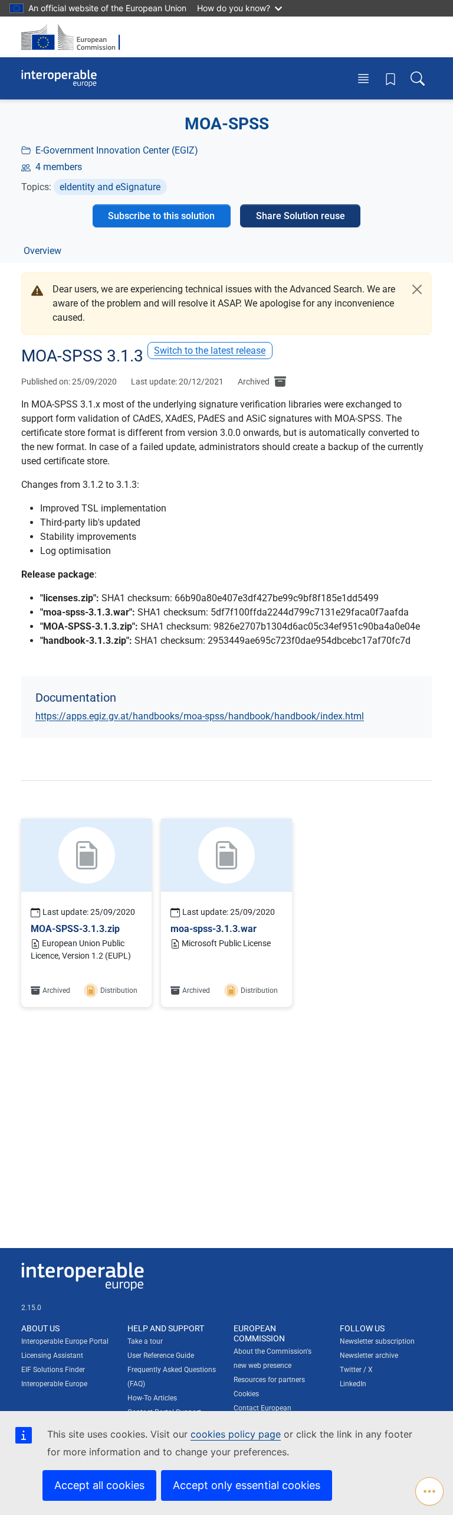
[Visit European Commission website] (74, 37)
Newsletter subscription (377, 1341)
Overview (42, 250)
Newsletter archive (369, 1355)
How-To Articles (152, 1398)
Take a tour (145, 1341)
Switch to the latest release (209, 350)
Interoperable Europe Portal (65, 1341)
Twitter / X (356, 1370)
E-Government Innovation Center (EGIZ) (116, 150)
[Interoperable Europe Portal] (59, 78)
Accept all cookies (99, 1485)
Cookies (246, 1394)
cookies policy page (236, 1434)
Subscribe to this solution (161, 215)
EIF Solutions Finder (53, 1370)
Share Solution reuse (300, 215)
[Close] (417, 289)
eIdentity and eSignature (110, 187)
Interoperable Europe (54, 1384)
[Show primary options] (429, 1491)
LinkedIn (353, 1384)
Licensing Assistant (52, 1355)
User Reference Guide (160, 1355)
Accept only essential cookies (246, 1485)
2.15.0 (31, 1308)
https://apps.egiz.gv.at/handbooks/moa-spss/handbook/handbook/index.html (199, 716)
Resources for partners (269, 1380)
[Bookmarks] (390, 78)
